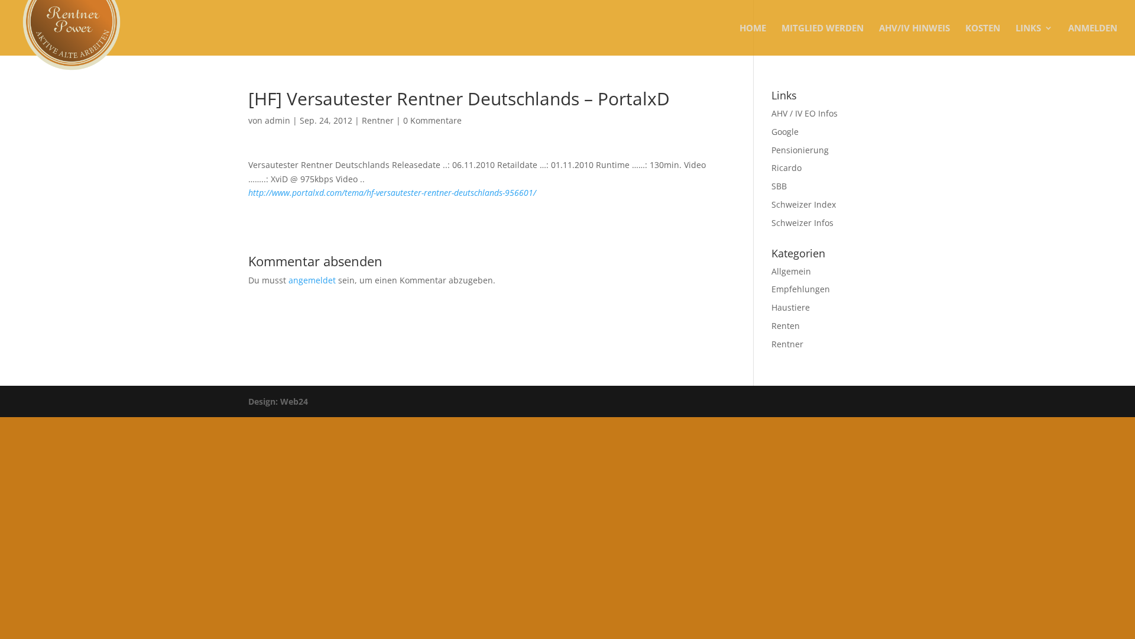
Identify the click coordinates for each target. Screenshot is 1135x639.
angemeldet (312, 280)
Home (753, 29)
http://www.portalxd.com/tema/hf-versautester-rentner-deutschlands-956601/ (392, 192)
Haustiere (790, 307)
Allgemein (791, 271)
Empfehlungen (800, 289)
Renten (785, 325)
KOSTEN (982, 29)
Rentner (378, 120)
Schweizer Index (803, 204)
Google (785, 131)
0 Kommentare (432, 120)
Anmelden (1092, 29)
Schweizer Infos (802, 222)
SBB (779, 186)
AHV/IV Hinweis (914, 29)
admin (277, 120)
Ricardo (786, 167)
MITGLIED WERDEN (822, 29)
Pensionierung (800, 150)
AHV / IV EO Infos (804, 113)
